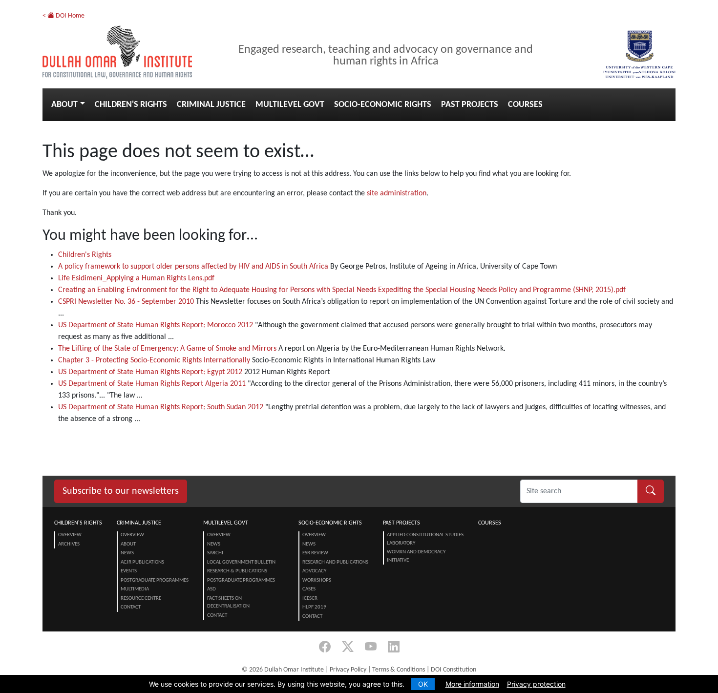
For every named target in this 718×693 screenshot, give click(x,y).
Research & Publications (237, 571)
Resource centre (141, 598)
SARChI (215, 553)
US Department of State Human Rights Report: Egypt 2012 (150, 372)
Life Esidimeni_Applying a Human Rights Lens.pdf (136, 278)
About (64, 104)
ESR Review (315, 553)
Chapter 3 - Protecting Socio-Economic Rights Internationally (154, 360)
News (127, 553)
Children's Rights (131, 104)
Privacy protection (536, 684)
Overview (70, 535)
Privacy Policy (348, 669)
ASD (211, 589)
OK (423, 684)
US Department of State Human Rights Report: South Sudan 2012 (160, 407)
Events (129, 571)
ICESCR (309, 598)
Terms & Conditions (398, 669)
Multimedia (135, 589)
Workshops (316, 580)
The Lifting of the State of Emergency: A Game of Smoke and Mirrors (167, 349)
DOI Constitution (453, 669)
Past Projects (469, 104)
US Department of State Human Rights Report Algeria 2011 (152, 384)
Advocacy (314, 571)
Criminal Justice (211, 104)
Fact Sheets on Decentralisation (228, 602)
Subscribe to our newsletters (121, 491)
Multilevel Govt (289, 104)
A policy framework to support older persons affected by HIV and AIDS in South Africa (193, 267)
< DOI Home (63, 16)
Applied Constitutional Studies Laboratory (425, 539)
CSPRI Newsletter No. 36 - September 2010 (126, 302)
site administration (396, 193)
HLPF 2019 (314, 607)
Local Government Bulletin (241, 562)
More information (472, 684)
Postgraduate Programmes (155, 580)
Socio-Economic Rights (382, 104)
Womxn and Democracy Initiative (416, 556)
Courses (525, 104)
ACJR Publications (142, 562)
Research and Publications (335, 562)
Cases (309, 589)
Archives (69, 544)
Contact (131, 607)
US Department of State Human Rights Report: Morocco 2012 (155, 325)
